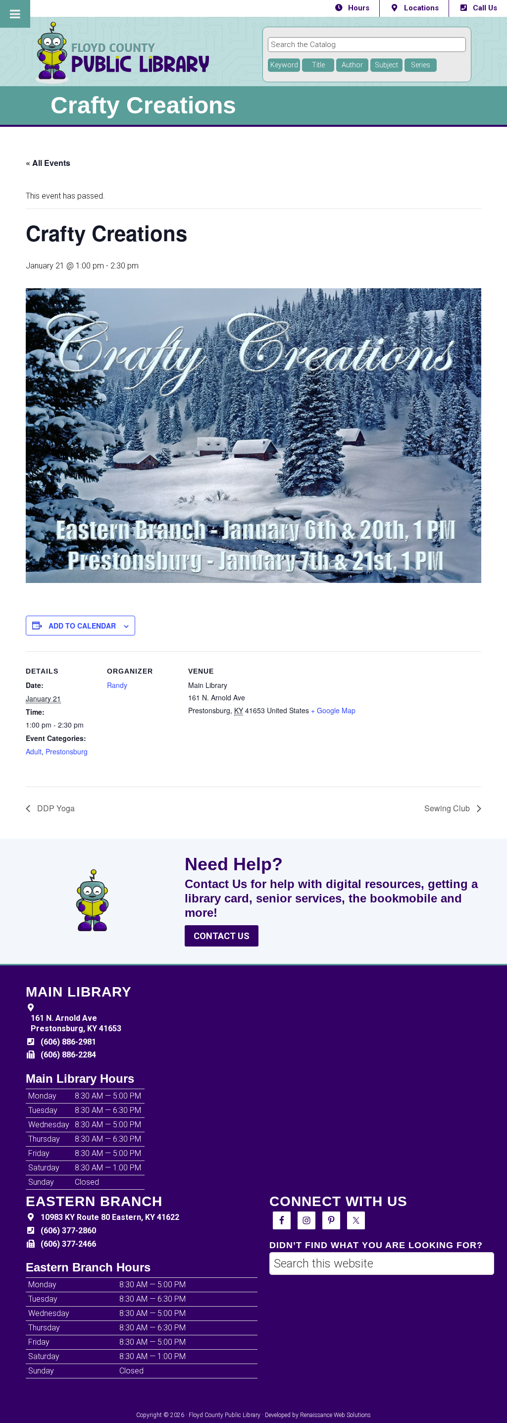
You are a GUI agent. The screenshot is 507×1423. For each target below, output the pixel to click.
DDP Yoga (55, 808)
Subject (386, 65)
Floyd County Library (159, 53)
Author (352, 65)
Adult (34, 751)
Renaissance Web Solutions (335, 1415)
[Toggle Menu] (15, 14)
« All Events (48, 162)
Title (318, 65)
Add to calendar (82, 626)
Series (420, 65)
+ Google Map (333, 710)
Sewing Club (448, 808)
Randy (117, 685)
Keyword (284, 65)
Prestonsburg (67, 751)
